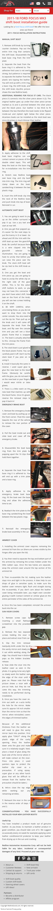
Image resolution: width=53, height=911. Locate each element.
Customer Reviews (13, 868)
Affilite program (12, 899)
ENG (32, 4)
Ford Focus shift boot (24, 27)
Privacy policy (16, 909)
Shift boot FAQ (32, 865)
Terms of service (6, 909)
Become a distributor (15, 896)
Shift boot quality (13, 879)
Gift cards (30, 873)
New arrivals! (32, 868)
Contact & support (13, 870)
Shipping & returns (14, 873)
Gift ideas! (10, 887)
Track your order (33, 870)
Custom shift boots (14, 882)
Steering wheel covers (15, 884)
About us (9, 865)
